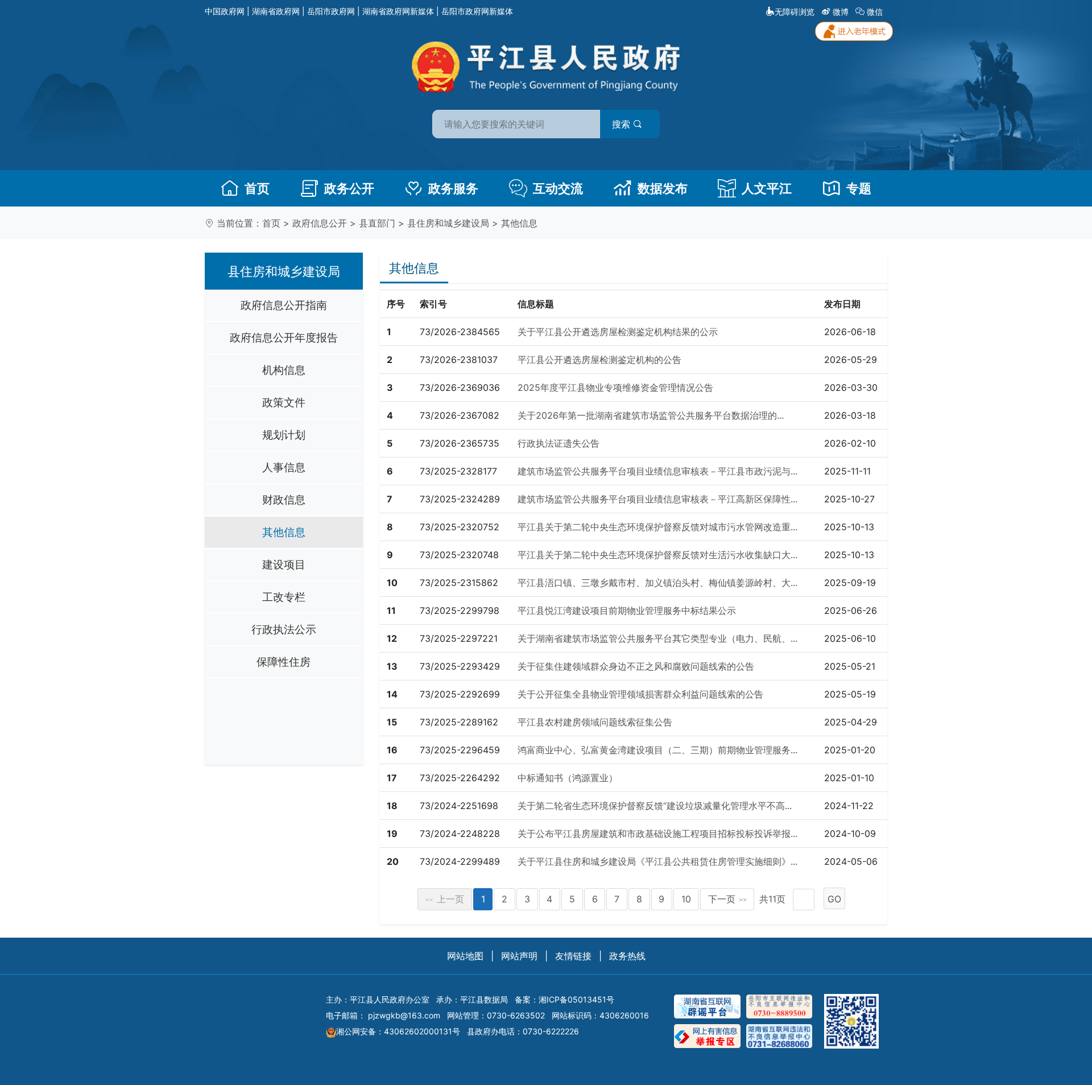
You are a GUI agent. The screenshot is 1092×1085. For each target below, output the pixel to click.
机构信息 (283, 370)
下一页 (727, 899)
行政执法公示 (283, 629)
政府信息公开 (319, 223)
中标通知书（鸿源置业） (568, 777)
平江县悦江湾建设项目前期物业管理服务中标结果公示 (627, 610)
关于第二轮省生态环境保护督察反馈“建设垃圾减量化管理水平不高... (655, 805)
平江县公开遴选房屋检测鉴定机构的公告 (599, 359)
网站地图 (465, 956)
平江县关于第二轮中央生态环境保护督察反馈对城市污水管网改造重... (657, 527)
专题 (858, 188)
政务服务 (453, 188)
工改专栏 (283, 597)
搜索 (622, 124)
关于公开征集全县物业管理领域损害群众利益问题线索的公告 (640, 694)
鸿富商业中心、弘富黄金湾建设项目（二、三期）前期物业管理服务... (657, 750)
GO (834, 899)
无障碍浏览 (794, 11)
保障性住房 (284, 662)
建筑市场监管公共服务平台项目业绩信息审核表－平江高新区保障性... (657, 499)
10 (686, 899)
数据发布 (663, 188)
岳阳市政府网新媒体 (477, 11)
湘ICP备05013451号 (576, 999)
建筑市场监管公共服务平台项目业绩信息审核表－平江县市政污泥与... (657, 471)
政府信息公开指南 (284, 305)
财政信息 (283, 499)
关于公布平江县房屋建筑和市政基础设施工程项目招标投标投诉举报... (657, 833)
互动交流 (558, 188)
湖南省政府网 (276, 11)
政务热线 (627, 956)
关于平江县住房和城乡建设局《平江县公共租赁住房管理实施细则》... (657, 861)
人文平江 (767, 188)
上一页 (444, 899)
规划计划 (283, 435)
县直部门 (377, 223)
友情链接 (573, 956)
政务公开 (349, 188)
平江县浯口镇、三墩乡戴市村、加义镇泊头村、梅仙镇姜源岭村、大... (657, 582)
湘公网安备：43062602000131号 (398, 1031)
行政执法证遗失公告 (558, 443)
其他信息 (519, 223)
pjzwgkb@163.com (404, 1015)
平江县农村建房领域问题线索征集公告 (595, 722)
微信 (874, 11)
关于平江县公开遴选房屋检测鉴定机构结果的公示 (618, 331)
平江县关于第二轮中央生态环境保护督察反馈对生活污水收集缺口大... (657, 554)
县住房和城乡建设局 (448, 223)
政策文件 (283, 402)
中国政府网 (225, 11)
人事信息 (283, 467)
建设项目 (283, 564)
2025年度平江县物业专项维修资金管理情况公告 (615, 387)
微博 (840, 11)
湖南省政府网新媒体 (398, 11)
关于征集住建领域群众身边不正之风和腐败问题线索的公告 (636, 666)
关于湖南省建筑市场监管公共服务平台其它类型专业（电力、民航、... (657, 638)
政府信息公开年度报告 (284, 337)
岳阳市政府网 (331, 11)
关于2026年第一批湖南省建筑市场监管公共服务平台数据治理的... (651, 415)
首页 (257, 188)
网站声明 (519, 956)
